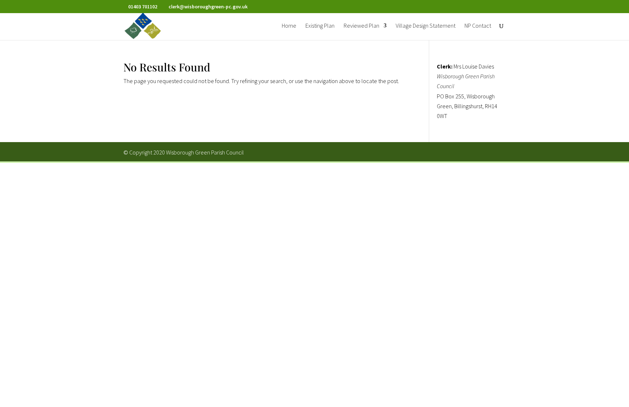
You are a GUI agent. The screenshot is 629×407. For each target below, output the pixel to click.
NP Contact (477, 26)
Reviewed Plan (361, 26)
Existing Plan (320, 26)
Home (289, 26)
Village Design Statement (425, 26)
